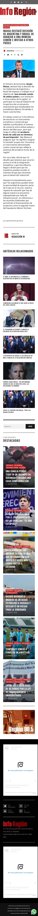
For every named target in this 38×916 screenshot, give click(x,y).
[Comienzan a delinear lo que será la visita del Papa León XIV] (15, 292)
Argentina (8, 221)
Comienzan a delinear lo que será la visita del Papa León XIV (18, 304)
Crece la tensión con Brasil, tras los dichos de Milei (17, 411)
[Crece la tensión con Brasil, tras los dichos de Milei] (15, 399)
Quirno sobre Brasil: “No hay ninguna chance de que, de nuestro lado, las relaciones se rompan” (16, 384)
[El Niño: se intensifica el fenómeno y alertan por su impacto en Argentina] (15, 265)
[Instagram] (14, 2)
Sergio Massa (19, 221)
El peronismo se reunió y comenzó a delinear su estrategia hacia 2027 (16, 330)
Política (6, 27)
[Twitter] (18, 2)
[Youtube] (21, 2)
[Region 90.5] (19, 722)
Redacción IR (10, 51)
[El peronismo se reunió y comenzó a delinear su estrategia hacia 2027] (15, 318)
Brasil (13, 221)
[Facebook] (11, 2)
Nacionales (24, 25)
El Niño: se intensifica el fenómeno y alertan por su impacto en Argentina (16, 277)
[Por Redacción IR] (4, 51)
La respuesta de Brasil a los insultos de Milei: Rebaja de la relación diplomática (18, 357)
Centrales (7, 25)
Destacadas (16, 25)
